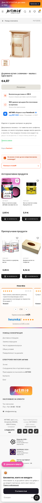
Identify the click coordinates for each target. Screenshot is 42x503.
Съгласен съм (21, 491)
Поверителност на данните (13, 353)
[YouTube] (30, 431)
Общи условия (8, 349)
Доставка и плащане (10, 338)
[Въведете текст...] (25, 11)
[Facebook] (19, 431)
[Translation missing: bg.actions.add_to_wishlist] (17, 181)
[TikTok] (36, 431)
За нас (5, 364)
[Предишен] (15, 309)
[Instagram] (25, 431)
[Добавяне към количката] (10, 219)
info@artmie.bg (10, 411)
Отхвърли (7, 497)
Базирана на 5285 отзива (21, 324)
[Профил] (29, 11)
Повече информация (11, 485)
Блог (4, 380)
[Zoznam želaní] (34, 11)
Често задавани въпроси (12, 345)
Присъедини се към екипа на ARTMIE (17, 372)
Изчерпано (21, 87)
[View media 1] (5, 63)
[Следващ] (26, 309)
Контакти (6, 376)
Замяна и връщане (10, 342)
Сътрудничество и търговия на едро (16, 368)
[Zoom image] (19, 46)
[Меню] (2, 11)
